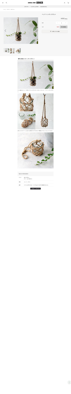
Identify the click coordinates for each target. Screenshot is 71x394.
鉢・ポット (12, 9)
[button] (36, 30)
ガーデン (8, 9)
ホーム (5, 9)
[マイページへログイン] (64, 2)
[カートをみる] (68, 2)
